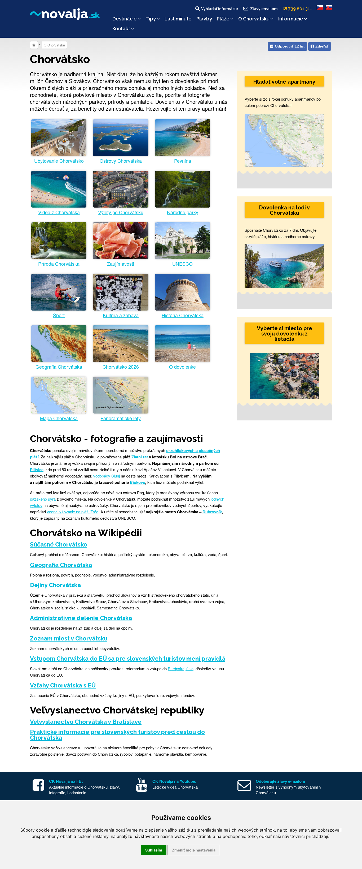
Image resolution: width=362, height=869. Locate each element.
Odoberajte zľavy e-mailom (280, 781)
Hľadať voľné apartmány (284, 82)
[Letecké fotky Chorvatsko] (284, 376)
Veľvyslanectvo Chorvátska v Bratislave (86, 721)
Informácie (290, 18)
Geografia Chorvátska (59, 366)
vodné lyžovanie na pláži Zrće (72, 511)
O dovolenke (182, 366)
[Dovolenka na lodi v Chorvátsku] (284, 265)
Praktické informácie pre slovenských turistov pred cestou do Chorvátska (117, 734)
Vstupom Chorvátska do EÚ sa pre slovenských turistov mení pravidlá (127, 658)
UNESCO (182, 263)
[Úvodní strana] (34, 45)
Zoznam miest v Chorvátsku (68, 638)
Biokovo (137, 482)
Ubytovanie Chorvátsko (59, 160)
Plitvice (36, 469)
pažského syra (43, 499)
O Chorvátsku (254, 18)
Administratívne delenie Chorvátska (81, 617)
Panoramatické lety (120, 418)
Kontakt (121, 28)
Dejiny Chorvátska (55, 585)
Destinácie (124, 18)
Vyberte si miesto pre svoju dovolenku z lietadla (284, 333)
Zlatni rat (139, 457)
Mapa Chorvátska (59, 418)
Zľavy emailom (263, 9)
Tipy (150, 18)
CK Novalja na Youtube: (174, 781)
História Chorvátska (183, 315)
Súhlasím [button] (153, 850)
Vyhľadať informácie (219, 9)
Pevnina (182, 160)
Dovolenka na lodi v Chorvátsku (284, 210)
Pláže (223, 18)
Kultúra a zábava (121, 315)
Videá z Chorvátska (59, 212)
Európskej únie (180, 668)
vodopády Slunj (106, 476)
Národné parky (182, 212)
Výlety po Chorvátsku (120, 212)
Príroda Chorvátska (59, 263)
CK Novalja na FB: (66, 781)
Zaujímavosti (120, 263)
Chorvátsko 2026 (121, 366)
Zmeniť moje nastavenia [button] (193, 850)
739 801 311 (300, 8)
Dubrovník (212, 512)
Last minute (178, 18)
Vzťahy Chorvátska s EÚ (63, 685)
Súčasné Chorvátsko (58, 544)
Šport (59, 315)
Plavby (204, 18)
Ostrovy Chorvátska (121, 160)
